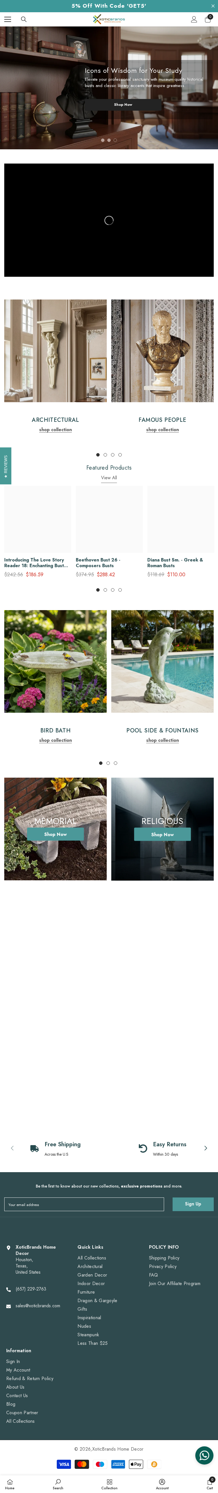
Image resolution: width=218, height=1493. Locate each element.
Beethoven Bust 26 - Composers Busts (98, 563)
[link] (55, 351)
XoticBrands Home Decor (118, 1449)
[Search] (23, 19)
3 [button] (115, 140)
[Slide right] (202, 1049)
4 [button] (120, 455)
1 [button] (102, 140)
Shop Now (123, 104)
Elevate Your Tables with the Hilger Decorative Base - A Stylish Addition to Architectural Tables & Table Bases (108, 1012)
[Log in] (194, 19)
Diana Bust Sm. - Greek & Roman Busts (175, 563)
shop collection (55, 429)
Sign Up (193, 1204)
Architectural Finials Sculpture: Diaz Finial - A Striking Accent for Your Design (30, 1012)
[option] (109, 87)
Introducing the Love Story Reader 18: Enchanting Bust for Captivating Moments (34, 563)
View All (109, 477)
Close (213, 6)
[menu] (7, 19)
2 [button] (109, 140)
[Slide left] (186, 1049)
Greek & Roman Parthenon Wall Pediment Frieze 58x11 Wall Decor (180, 1012)
